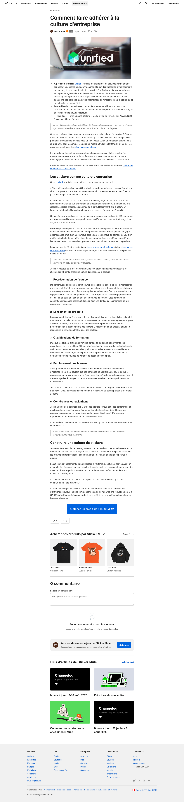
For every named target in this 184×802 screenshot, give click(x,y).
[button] (92, 509)
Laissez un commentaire (61, 590)
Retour (56, 10)
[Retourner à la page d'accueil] (6, 3)
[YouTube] (149, 780)
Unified (77, 83)
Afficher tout (128, 662)
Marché (54, 3)
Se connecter (158, 3)
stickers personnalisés (85, 147)
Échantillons (41, 3)
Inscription (174, 3)
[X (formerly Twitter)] (139, 780)
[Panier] (146, 3)
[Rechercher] (140, 3)
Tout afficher (128, 534)
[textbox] (92, 298)
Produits (25, 3)
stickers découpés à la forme (100, 247)
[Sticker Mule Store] (134, 780)
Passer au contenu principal (2, 2)
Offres (65, 3)
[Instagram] (144, 780)
